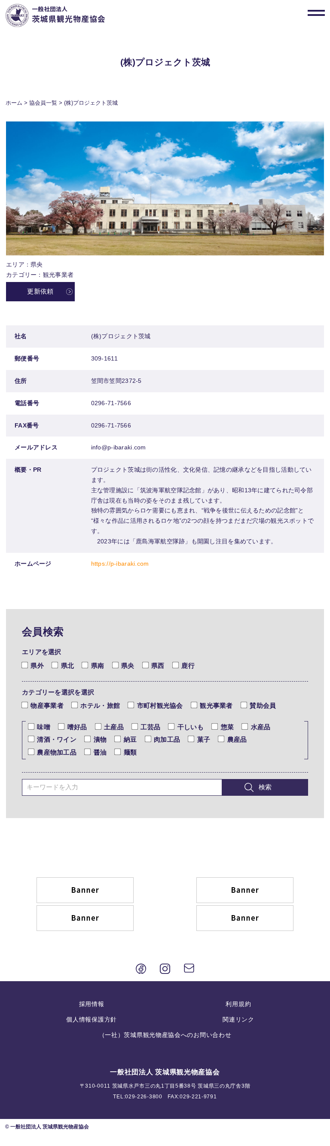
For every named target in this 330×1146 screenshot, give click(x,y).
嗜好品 (77, 727)
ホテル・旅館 (100, 705)
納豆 (130, 739)
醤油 (100, 752)
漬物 (100, 739)
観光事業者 (216, 705)
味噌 (43, 727)
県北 (67, 665)
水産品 (260, 727)
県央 (127, 665)
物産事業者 (47, 705)
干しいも (190, 727)
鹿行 (188, 665)
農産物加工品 (56, 752)
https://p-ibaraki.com (120, 563)
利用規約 (238, 1003)
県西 (158, 665)
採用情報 (91, 1003)
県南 (97, 665)
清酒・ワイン (56, 739)
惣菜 (227, 727)
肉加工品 (167, 739)
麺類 (130, 752)
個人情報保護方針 (91, 1019)
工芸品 (150, 727)
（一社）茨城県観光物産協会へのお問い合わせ (165, 1034)
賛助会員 (263, 705)
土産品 (114, 727)
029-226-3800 (143, 1097)
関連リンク (238, 1019)
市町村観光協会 (160, 705)
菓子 (203, 739)
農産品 (237, 739)
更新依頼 (40, 291)
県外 (37, 665)
